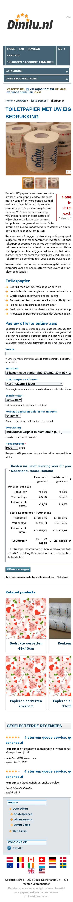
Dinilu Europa (23, 819)
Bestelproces (23, 814)
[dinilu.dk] (63, 859)
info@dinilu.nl (21, 92)
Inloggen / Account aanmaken (30, 62)
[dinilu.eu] (10, 865)
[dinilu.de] (52, 859)
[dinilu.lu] (42, 865)
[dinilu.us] (42, 870)
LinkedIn (17, 848)
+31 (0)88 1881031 (42, 89)
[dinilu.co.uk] (31, 870)
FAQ (21, 49)
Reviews (34, 49)
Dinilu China (22, 824)
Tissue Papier (38, 100)
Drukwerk (21, 100)
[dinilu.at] (10, 859)
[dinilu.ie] (31, 865)
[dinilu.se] (63, 865)
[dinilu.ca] (31, 859)
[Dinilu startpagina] (32, 21)
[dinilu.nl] (52, 865)
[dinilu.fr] (21, 865)
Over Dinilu (20, 808)
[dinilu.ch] (42, 859)
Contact (13, 55)
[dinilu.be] (21, 859)
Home (11, 49)
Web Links (20, 831)
